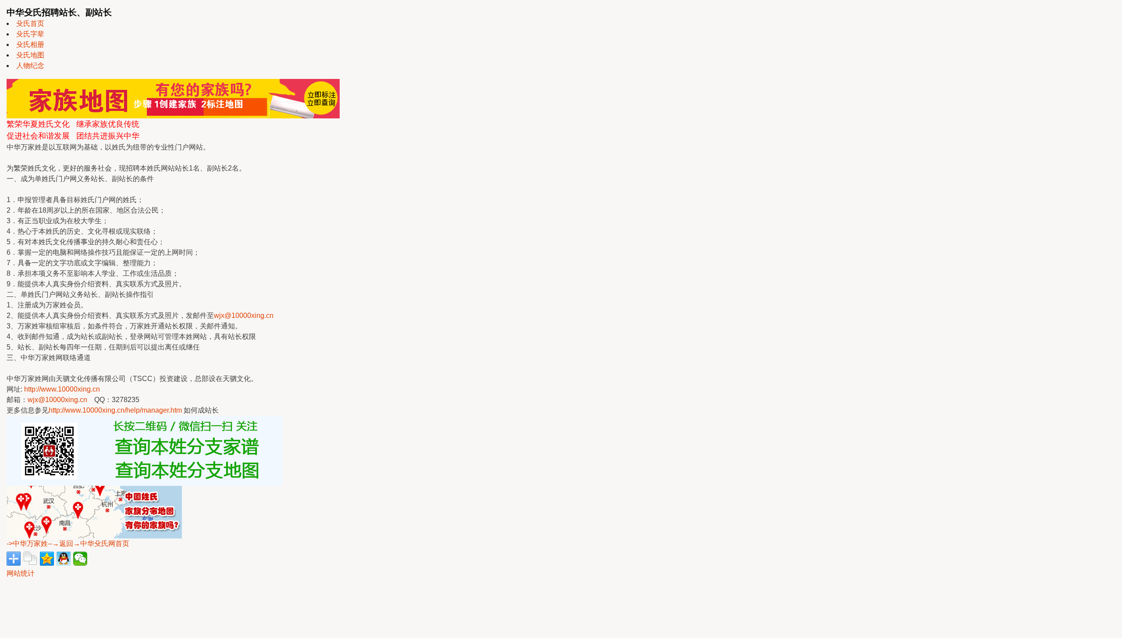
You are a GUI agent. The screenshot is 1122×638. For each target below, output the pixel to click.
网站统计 (21, 573)
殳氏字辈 (30, 34)
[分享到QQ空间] (47, 559)
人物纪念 (30, 65)
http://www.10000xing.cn (62, 389)
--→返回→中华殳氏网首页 (88, 543)
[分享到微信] (80, 559)
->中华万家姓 (27, 543)
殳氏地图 (30, 55)
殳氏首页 (30, 23)
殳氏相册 (30, 44)
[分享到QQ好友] (64, 559)
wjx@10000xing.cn (243, 315)
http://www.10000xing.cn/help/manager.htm (115, 410)
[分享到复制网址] (30, 559)
